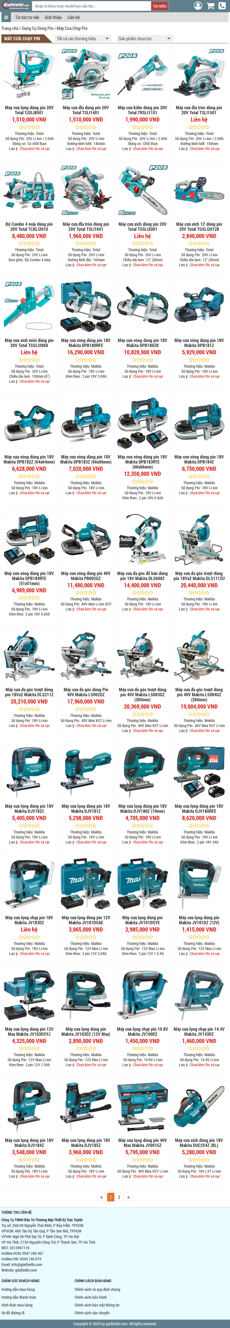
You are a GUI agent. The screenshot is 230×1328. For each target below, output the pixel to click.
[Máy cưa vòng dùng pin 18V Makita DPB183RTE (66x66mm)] (142, 423)
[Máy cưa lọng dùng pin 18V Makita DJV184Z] (29, 1106)
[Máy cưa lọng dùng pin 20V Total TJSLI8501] (29, 74)
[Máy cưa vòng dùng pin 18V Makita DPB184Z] (199, 423)
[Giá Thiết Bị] (15, 8)
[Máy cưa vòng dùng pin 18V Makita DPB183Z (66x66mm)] (86, 423)
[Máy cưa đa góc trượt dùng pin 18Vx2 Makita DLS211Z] (29, 656)
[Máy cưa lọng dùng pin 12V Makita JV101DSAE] (86, 884)
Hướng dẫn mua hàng (18, 1289)
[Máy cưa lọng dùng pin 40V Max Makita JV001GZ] (142, 1106)
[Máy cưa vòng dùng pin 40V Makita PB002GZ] (86, 540)
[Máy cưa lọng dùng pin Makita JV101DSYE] (142, 884)
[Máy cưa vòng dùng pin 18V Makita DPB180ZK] (142, 307)
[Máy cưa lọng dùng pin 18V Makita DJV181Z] (86, 772)
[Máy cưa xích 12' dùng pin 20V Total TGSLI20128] (199, 190)
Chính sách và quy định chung (97, 1289)
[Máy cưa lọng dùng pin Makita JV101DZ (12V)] (199, 884)
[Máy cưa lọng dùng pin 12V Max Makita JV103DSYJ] (29, 995)
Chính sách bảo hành (91, 1297)
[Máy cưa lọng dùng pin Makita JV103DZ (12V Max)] (86, 995)
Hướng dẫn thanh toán (18, 1297)
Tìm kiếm (159, 6)
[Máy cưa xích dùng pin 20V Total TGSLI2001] (142, 190)
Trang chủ (10, 28)
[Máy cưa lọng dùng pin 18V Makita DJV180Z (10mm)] (142, 772)
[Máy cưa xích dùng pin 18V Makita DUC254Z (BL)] (199, 1106)
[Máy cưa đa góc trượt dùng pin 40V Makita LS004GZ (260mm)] (199, 656)
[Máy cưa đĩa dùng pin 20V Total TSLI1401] (86, 74)
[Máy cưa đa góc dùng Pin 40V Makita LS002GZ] (86, 656)
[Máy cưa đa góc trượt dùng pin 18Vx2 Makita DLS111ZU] (199, 540)
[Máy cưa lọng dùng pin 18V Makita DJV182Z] (29, 772)
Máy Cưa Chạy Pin (72, 28)
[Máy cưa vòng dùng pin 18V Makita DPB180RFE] (86, 307)
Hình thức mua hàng (17, 1305)
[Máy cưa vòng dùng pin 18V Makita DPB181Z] (199, 307)
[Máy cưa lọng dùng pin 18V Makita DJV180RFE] (199, 772)
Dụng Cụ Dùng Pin (37, 28)
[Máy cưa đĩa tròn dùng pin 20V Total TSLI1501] (199, 74)
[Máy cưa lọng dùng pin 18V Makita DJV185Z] (86, 1106)
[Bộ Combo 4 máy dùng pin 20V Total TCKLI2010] (29, 190)
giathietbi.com (26, 1270)
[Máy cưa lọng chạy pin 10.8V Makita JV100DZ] (142, 995)
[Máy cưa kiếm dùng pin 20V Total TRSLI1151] (142, 74)
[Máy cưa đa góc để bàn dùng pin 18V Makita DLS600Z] (142, 540)
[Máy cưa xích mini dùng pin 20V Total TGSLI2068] (29, 307)
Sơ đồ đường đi (12, 1312)
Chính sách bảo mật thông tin (97, 1305)
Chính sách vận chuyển (92, 1312)
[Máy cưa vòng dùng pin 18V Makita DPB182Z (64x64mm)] (29, 423)
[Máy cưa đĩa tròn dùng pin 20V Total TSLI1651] (86, 190)
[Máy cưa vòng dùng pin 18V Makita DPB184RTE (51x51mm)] (29, 540)
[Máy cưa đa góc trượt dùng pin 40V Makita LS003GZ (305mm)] (142, 656)
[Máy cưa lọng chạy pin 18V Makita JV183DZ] (29, 884)
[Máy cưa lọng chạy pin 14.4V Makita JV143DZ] (199, 995)
